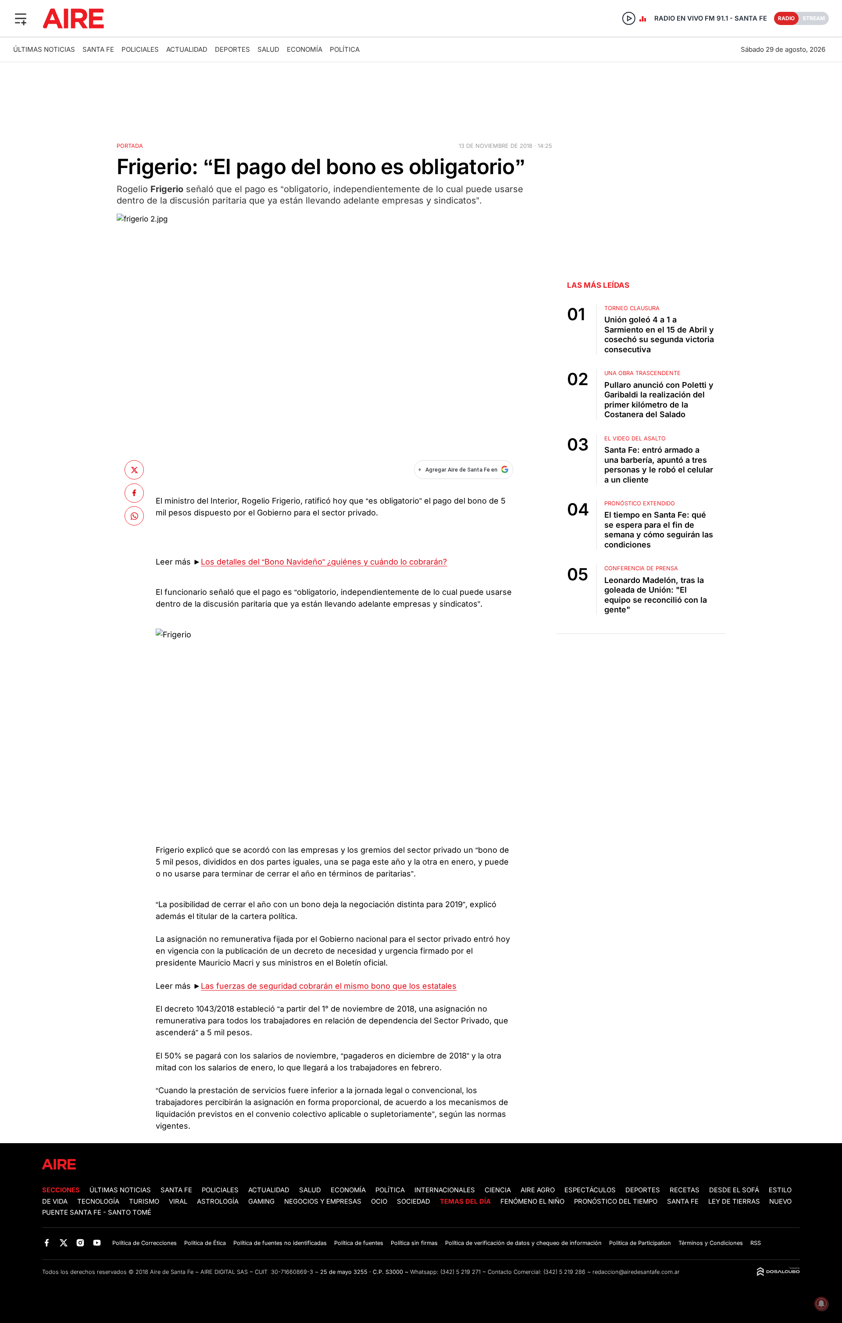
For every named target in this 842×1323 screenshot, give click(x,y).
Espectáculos (590, 1190)
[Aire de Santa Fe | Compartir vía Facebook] (134, 493)
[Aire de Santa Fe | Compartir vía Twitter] (134, 469)
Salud (268, 49)
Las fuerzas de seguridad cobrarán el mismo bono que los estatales (329, 985)
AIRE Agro (538, 1190)
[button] (20, 18)
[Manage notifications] (821, 1304)
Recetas (684, 1190)
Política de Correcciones (144, 1243)
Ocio (379, 1201)
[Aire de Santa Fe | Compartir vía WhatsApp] (134, 516)
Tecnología (98, 1201)
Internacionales (444, 1190)
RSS (755, 1243)
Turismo (144, 1201)
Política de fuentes (358, 1243)
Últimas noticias (44, 49)
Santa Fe (98, 49)
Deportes (232, 49)
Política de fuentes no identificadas (280, 1243)
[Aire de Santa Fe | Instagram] (80, 1242)
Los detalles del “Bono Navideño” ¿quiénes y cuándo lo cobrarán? (324, 561)
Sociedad (413, 1201)
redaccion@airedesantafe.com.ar (636, 1272)
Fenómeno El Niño (532, 1201)
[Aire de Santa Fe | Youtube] (97, 1242)
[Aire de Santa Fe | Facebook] (46, 1242)
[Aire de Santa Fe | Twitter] (63, 1242)
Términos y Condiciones (710, 1243)
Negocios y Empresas (322, 1201)
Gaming (261, 1201)
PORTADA (130, 146)
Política (345, 49)
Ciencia (498, 1190)
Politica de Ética (205, 1243)
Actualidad (186, 49)
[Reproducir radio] (628, 18)
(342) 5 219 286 (564, 1272)
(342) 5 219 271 (460, 1272)
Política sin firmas (414, 1243)
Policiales (140, 49)
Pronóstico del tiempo (615, 1201)
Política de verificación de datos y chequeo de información (523, 1243)
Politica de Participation (640, 1243)
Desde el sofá (734, 1190)
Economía (304, 49)
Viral (178, 1201)
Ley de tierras (735, 1201)
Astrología (218, 1201)
